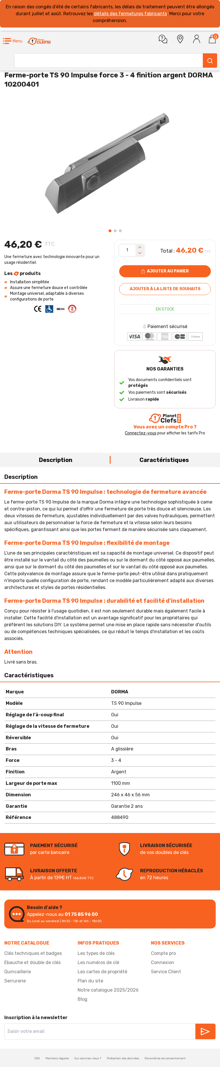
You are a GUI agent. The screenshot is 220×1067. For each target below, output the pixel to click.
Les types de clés (96, 953)
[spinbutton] (127, 250)
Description (55, 460)
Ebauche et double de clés (32, 962)
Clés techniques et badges (33, 953)
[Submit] (210, 60)
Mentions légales (57, 1058)
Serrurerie (15, 981)
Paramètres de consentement (165, 1058)
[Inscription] (205, 1031)
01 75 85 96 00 (81, 914)
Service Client (166, 971)
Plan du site (90, 981)
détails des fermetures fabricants (130, 13)
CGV (37, 1058)
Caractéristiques (164, 460)
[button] (12, 41)
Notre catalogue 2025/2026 (108, 990)
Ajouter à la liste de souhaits (165, 288)
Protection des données (123, 1058)
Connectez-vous (140, 433)
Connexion (162, 962)
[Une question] (163, 39)
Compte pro (163, 953)
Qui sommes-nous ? (87, 1058)
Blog (82, 999)
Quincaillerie (17, 971)
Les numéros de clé (98, 962)
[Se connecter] (197, 39)
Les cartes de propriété (102, 971)
